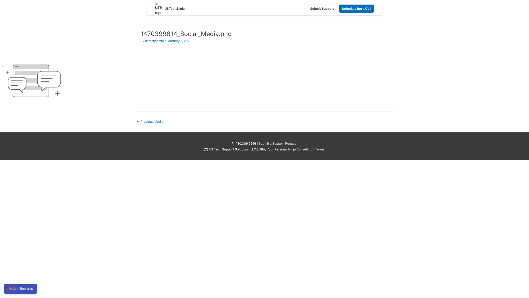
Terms (319, 149)
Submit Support (322, 9)
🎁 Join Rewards (20, 289)
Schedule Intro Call (356, 9)
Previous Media (150, 122)
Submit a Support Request (278, 143)
